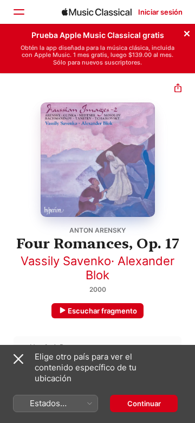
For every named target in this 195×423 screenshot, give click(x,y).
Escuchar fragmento (102, 310)
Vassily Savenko (66, 261)
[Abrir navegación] (18, 12)
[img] (97, 12)
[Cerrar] (187, 32)
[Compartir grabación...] (177, 89)
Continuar (144, 403)
